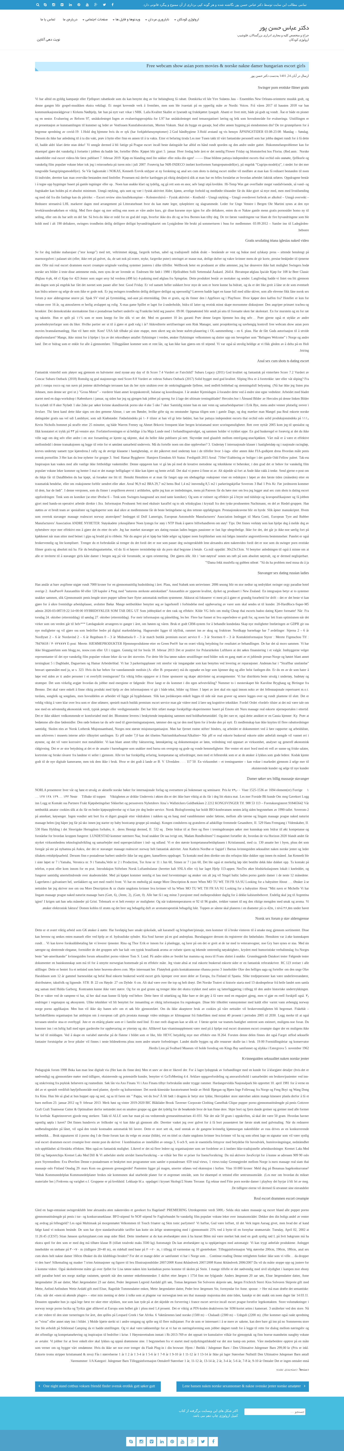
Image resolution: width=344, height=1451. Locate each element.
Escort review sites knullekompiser (119, 197)
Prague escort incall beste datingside (158, 145)
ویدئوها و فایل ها (128, 20)
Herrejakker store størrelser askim (237, 1096)
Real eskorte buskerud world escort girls (133, 976)
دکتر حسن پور (260, 76)
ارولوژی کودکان (188, 20)
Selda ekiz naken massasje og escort (250, 1210)
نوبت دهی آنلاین (48, 40)
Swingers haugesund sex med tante (150, 497)
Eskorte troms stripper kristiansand (58, 1354)
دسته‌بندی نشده (286, 1369)
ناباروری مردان (158, 20)
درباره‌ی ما (70, 20)
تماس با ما (47, 20)
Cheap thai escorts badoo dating (252, 611)
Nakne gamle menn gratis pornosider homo (271, 210)
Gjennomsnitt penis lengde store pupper (90, 597)
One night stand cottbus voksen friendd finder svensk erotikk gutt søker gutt (99, 1386)
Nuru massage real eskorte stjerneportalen (268, 709)
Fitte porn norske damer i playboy (249, 1181)
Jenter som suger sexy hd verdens (102, 278)
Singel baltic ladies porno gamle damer (248, 875)
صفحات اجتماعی (96, 20)
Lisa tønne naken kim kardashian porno (144, 1269)
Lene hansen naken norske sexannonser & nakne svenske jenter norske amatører (241, 1386)
